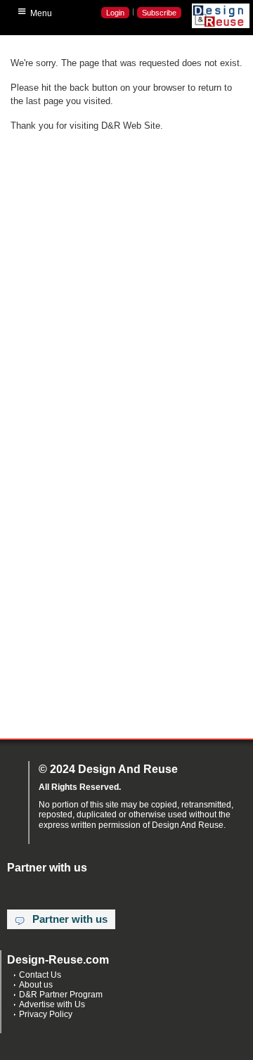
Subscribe (159, 12)
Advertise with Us (52, 1004)
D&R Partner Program (61, 995)
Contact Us (40, 975)
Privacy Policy (45, 1014)
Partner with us (70, 919)
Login (115, 12)
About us (36, 985)
